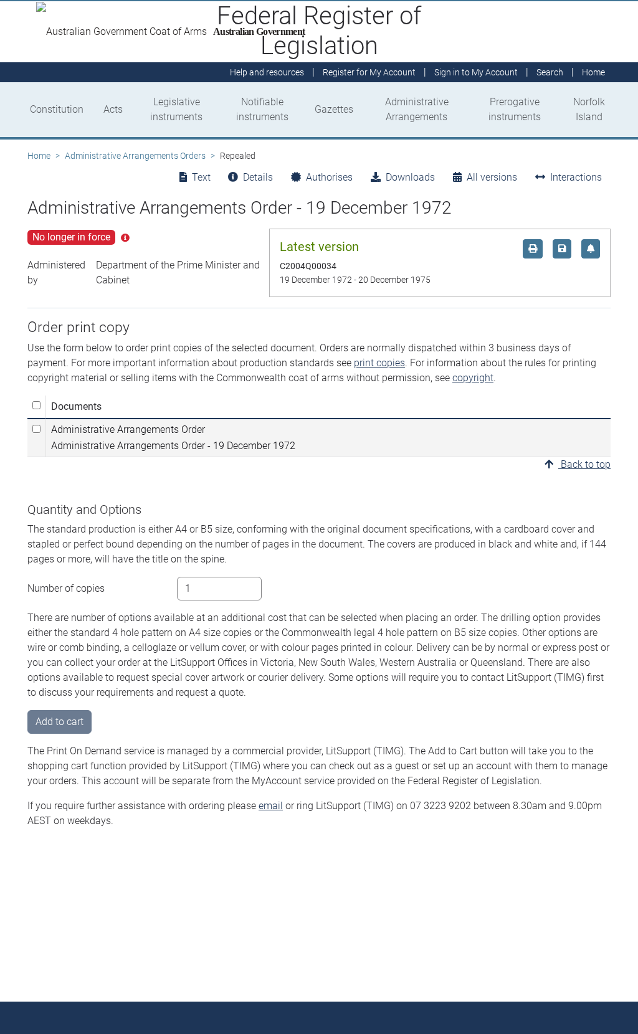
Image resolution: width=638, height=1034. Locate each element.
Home (38, 156)
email (271, 806)
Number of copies (66, 588)
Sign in (476, 72)
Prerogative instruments (514, 109)
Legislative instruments (176, 109)
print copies (379, 363)
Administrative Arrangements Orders (135, 156)
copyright (472, 378)
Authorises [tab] (329, 177)
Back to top (584, 464)
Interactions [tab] (576, 177)
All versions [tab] (492, 177)
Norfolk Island (589, 109)
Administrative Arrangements (417, 109)
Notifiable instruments (262, 109)
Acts (113, 109)
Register (369, 72)
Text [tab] (201, 177)
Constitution (56, 109)
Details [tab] (258, 177)
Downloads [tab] (410, 177)
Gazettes (334, 109)
